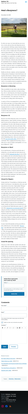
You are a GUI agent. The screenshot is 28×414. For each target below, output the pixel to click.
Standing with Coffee (6, 370)
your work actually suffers (10, 138)
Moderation (18, 379)
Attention (11, 379)
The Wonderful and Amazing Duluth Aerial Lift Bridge (14, 363)
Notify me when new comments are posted (13, 322)
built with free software (11, 399)
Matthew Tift (4, 1)
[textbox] (14, 336)
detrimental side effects (14, 154)
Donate (7, 398)
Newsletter (13, 394)
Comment (3, 325)
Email (5, 282)
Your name (3, 305)
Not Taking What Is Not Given (8, 358)
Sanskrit (8, 396)
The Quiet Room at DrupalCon (8, 368)
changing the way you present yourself (14, 208)
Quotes (14, 396)
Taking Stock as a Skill (6, 361)
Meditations (8, 394)
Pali (11, 396)
